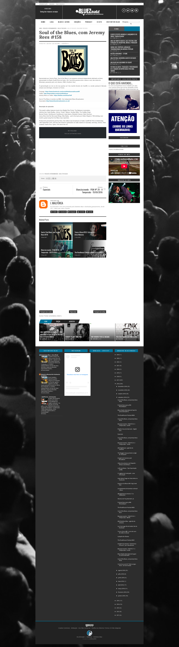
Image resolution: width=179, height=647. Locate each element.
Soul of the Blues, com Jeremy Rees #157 (128, 511)
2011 (118, 615)
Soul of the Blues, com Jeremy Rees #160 (128, 400)
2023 (118, 358)
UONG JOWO (93, 639)
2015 (118, 600)
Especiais (120, 434)
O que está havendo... (120, 83)
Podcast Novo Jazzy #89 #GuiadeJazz (124, 503)
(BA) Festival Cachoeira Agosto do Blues (123, 58)
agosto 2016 (121, 570)
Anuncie (52, 4)
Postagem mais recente (46, 312)
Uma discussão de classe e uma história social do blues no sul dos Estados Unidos (51, 334)
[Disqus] (72, 284)
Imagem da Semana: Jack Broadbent (125, 458)
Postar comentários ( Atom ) (53, 316)
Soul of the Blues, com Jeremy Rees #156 (128, 559)
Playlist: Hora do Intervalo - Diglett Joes (127, 429)
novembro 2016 (122, 390)
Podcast (88, 22)
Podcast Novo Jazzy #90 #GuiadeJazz (124, 405)
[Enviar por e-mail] (47, 178)
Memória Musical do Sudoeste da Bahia (50, 375)
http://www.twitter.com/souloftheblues (56, 93)
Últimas (116, 29)
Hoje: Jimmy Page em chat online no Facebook (128, 479)
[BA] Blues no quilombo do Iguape (121, 62)
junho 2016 (121, 577)
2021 (118, 365)
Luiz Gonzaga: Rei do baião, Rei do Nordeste (127, 527)
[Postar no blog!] (49, 178)
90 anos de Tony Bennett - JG (126, 499)
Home (43, 22)
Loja (52, 22)
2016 (118, 384)
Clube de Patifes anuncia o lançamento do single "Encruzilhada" (123, 35)
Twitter (55, 212)
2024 (118, 354)
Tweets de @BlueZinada (116, 149)
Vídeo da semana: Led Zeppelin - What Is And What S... (127, 463)
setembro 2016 (122, 397)
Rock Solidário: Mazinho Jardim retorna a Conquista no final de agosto (54, 379)
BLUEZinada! (81, 637)
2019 (118, 373)
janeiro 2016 (121, 596)
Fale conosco (60, 4)
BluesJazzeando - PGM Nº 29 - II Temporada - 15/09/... (126, 443)
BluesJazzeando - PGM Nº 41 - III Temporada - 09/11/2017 (51, 251)
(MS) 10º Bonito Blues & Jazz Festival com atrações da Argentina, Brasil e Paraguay (123, 42)
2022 (118, 362)
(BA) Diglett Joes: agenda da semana (125, 448)
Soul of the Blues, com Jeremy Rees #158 (72, 35)
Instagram (72, 212)
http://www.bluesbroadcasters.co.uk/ (58, 101)
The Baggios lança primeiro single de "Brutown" (127, 453)
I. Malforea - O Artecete (48, 397)
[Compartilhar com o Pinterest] (55, 178)
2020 (118, 369)
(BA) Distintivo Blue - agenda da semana (126, 522)
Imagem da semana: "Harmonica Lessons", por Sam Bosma (127, 544)
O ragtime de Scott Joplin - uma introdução (126, 474)
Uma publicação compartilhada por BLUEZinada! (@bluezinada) (85, 393)
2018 (118, 376)
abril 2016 (121, 585)
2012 (118, 611)
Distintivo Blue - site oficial (49, 355)
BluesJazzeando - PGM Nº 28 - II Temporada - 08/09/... (126, 517)
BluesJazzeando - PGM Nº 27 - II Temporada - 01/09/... (126, 549)
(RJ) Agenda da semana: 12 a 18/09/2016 (126, 494)
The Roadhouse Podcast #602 (126, 507)
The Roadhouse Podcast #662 (84, 252)
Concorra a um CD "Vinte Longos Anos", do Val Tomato (127, 564)
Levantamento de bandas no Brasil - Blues (128, 489)
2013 (118, 608)
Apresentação (43, 4)
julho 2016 (121, 574)
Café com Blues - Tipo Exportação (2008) (127, 469)
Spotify (90, 212)
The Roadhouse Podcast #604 (126, 415)
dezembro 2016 (122, 386)
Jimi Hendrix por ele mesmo (100, 337)
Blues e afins (64, 22)
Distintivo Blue (113, 22)
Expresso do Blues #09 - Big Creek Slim (127, 484)
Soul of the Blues (63, 174)
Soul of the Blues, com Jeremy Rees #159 (128, 419)
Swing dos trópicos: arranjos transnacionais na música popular (121, 48)
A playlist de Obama (123, 536)
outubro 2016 (122, 394)
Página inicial (73, 312)
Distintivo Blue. (97, 637)
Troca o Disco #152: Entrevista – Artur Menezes (85, 233)
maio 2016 (121, 581)
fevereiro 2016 (122, 592)
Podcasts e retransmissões (51, 174)
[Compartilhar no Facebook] (53, 178)
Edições (77, 22)
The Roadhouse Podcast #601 (126, 540)
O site (99, 22)
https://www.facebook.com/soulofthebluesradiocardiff (62, 91)
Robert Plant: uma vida (74, 337)
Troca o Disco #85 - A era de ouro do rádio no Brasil (127, 532)
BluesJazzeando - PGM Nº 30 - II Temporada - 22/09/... (126, 424)
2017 (118, 380)
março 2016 (121, 588)
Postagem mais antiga (99, 312)
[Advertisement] (72, 159)
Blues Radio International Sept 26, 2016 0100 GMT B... (127, 410)
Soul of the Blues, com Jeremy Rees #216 (50, 233)
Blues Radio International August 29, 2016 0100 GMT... (127, 554)
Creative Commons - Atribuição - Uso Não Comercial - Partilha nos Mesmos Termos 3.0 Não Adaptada (89, 628)
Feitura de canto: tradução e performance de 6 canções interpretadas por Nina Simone (124, 69)
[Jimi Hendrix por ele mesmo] (90, 323)
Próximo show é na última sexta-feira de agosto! (54, 358)
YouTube (81, 212)
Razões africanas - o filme (49, 11)
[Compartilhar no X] (51, 178)
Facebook (63, 212)
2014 (118, 604)
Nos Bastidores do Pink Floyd (126, 337)
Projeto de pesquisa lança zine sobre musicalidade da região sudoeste (54, 401)
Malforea (89, 637)
